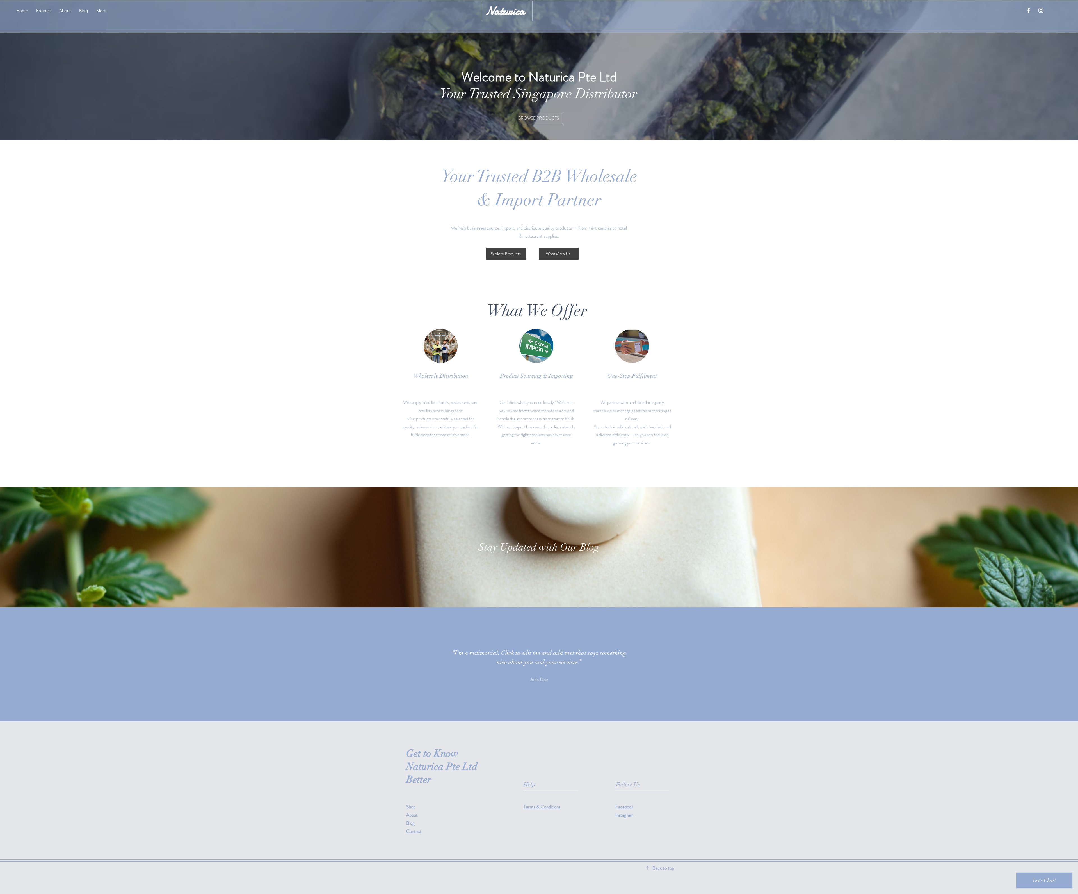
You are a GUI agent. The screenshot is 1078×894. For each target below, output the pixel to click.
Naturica (505, 11)
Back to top (663, 868)
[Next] (1046, 664)
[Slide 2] (539, 707)
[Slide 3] (544, 707)
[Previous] (31, 664)
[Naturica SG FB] (1028, 10)
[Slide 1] (534, 707)
